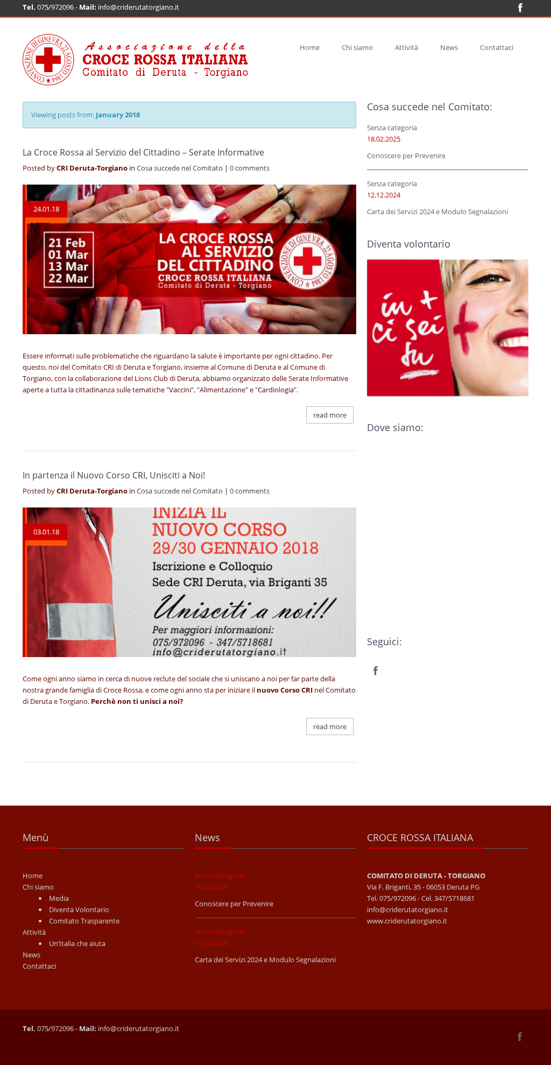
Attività (406, 47)
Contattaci (496, 47)
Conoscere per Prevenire (406, 155)
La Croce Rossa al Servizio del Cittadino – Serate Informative (143, 152)
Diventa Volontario (79, 909)
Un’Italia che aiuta (77, 943)
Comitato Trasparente (84, 921)
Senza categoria (392, 127)
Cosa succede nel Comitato (180, 168)
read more (330, 415)
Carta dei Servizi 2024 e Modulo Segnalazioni (437, 211)
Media (59, 898)
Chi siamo (357, 47)
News (449, 47)
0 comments (250, 168)
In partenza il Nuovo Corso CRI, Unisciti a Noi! (114, 475)
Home (310, 47)
